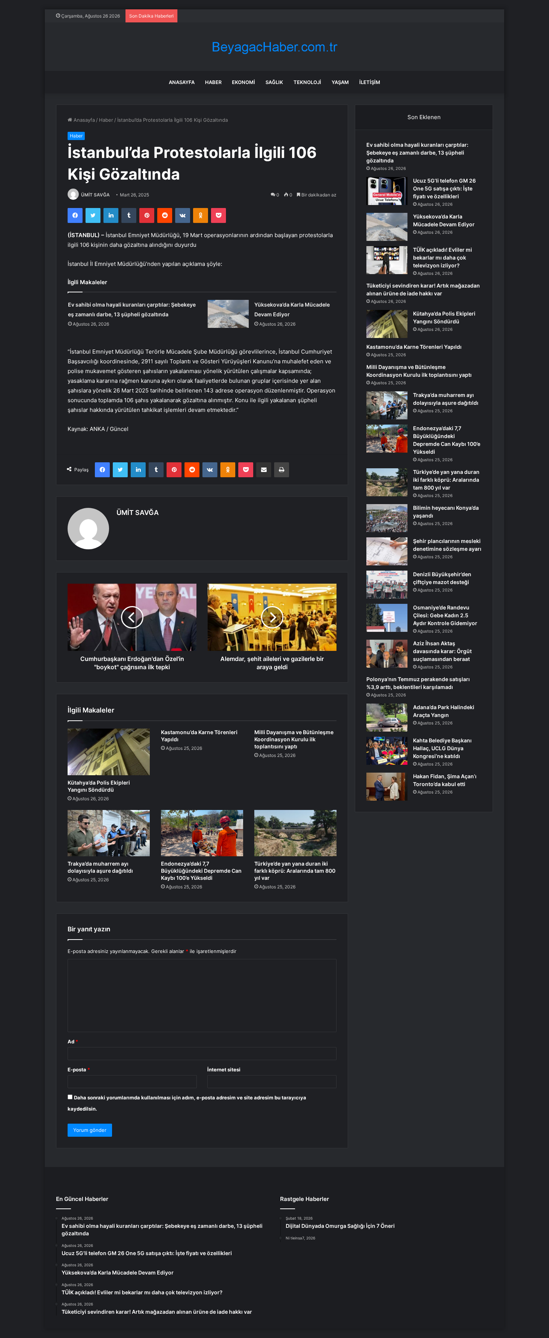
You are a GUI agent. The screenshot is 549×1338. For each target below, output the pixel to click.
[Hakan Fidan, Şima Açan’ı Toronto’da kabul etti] (386, 787)
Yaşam (340, 82)
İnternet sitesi (224, 1069)
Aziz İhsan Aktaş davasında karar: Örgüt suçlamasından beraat (442, 651)
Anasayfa (182, 82)
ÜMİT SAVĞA (95, 195)
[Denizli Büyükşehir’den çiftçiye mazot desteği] (386, 585)
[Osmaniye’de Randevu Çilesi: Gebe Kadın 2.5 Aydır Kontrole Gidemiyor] (386, 618)
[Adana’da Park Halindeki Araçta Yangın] (386, 718)
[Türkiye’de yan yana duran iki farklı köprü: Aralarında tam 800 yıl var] (295, 833)
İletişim (369, 82)
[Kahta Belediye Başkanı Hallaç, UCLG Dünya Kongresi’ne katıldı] (386, 751)
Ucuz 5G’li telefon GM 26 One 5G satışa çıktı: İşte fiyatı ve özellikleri (444, 188)
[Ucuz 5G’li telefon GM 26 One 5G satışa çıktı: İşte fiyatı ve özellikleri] (386, 191)
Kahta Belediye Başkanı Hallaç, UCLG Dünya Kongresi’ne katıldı (442, 748)
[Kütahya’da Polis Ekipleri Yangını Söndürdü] (109, 752)
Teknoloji (307, 82)
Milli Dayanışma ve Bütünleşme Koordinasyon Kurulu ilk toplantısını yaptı (294, 739)
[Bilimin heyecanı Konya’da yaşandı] (386, 518)
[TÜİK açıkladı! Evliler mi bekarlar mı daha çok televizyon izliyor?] (386, 260)
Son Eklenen (424, 117)
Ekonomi (243, 82)
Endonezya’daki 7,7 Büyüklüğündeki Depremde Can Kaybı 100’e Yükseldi (201, 870)
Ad (73, 1041)
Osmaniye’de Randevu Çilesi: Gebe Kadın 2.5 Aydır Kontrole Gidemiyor (445, 615)
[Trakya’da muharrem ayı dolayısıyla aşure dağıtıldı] (109, 833)
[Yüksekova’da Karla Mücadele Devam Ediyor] (228, 314)
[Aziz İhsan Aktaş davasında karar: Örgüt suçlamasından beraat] (386, 654)
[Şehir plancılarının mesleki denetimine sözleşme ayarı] (386, 551)
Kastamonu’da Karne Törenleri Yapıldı (414, 347)
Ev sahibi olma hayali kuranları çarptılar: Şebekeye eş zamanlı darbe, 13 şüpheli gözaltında (417, 153)
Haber (213, 82)
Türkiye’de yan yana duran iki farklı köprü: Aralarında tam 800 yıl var (294, 870)
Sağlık (274, 82)
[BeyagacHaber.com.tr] (274, 47)
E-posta (79, 1069)
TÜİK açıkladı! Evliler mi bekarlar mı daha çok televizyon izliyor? (442, 257)
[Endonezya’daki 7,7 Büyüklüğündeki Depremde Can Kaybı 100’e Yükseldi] (202, 833)
